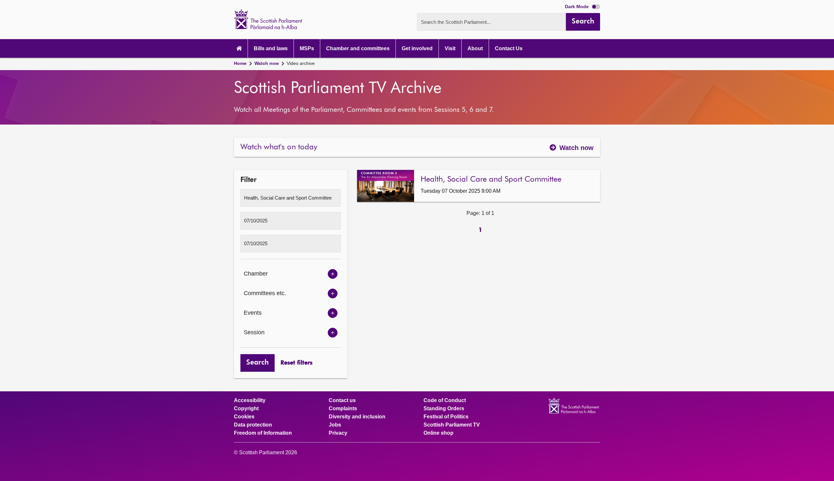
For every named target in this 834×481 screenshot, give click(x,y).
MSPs (307, 48)
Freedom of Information (263, 433)
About (475, 48)
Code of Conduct (445, 400)
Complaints (343, 408)
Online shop (438, 433)
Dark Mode (577, 6)
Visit (450, 48)
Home (240, 63)
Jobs (335, 425)
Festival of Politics (446, 416)
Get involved (417, 48)
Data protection (253, 425)
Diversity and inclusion (357, 416)
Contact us (342, 400)
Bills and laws (271, 48)
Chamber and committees (358, 48)
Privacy (338, 433)
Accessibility (250, 400)
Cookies (244, 416)
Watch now (266, 63)
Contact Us (509, 48)
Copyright (246, 408)
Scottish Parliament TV (452, 425)
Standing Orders (444, 408)
